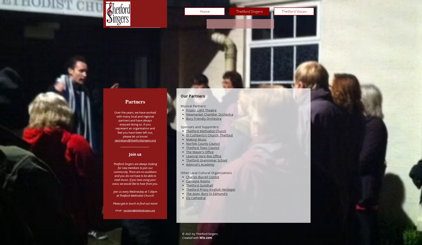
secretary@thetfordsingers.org (139, 210)
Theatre (201, 110)
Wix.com (206, 238)
